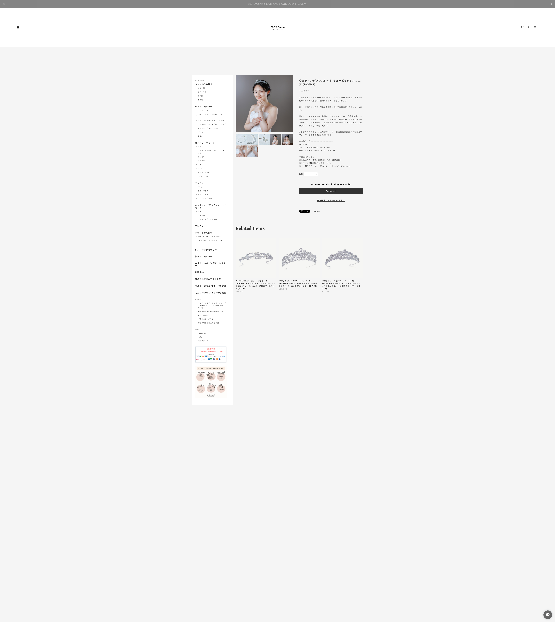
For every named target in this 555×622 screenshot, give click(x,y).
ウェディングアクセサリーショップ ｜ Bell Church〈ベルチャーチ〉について (212, 305)
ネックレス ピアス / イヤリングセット (210, 206)
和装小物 (199, 272)
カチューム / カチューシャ (208, 128)
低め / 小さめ (203, 191)
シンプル (201, 215)
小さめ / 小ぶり (204, 176)
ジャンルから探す (203, 84)
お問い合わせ (203, 315)
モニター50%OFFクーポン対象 (210, 286)
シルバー (201, 136)
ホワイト (201, 168)
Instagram (202, 333)
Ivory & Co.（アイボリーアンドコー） (211, 241)
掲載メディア (203, 341)
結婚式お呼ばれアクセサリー (209, 279)
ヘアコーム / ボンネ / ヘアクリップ (212, 124)
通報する (316, 211)
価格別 (200, 100)
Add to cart (331, 191)
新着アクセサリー (203, 256)
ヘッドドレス (203, 110)
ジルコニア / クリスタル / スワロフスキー (212, 152)
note (200, 337)
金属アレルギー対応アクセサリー (210, 264)
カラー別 (201, 88)
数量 (301, 174)
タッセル (201, 157)
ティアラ (199, 183)
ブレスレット (201, 226)
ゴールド (201, 132)
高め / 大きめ (203, 194)
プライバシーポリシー (206, 319)
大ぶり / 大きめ (204, 172)
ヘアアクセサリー (203, 106)
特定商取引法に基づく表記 (208, 323)
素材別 (200, 96)
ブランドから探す (203, 233)
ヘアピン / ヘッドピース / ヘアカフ (212, 120)
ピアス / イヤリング (205, 143)
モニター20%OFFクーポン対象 (210, 293)
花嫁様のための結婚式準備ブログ (211, 311)
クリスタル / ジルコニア (207, 198)
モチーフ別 (202, 92)
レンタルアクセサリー (206, 250)
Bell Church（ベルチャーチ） (210, 237)
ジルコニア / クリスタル (207, 219)
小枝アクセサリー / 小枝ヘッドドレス (212, 115)
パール (200, 147)
